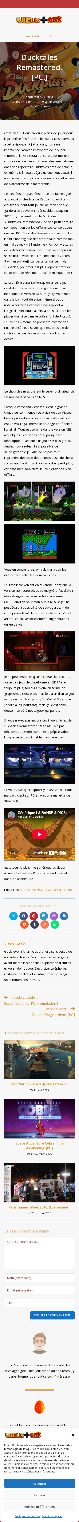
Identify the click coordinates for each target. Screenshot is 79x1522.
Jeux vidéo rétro (61, 889)
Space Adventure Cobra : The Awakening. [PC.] (40, 1145)
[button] (73, 1435)
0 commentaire (52, 101)
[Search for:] (52, 36)
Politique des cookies (27, 1516)
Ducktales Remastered (34, 889)
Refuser (40, 1495)
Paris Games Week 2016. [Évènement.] (40, 1207)
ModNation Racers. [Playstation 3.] (39, 1084)
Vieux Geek (42, 106)
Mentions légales (52, 1516)
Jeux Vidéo (23, 101)
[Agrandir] (69, 351)
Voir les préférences (39, 1506)
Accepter (39, 1483)
